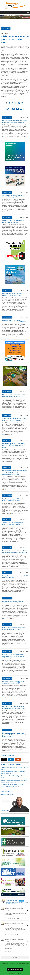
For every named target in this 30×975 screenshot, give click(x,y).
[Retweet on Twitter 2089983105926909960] (9, 934)
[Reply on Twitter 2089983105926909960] (6, 934)
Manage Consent (12, 973)
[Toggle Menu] (28, 12)
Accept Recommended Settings (15, 969)
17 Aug (7, 941)
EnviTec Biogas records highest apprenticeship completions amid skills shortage (13, 656)
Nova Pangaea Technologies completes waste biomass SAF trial (14, 321)
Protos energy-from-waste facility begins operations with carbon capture (13, 445)
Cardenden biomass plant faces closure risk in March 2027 (13, 682)
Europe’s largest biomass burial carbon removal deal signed (12, 602)
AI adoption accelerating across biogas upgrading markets (13, 523)
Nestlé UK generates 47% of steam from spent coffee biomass (14, 500)
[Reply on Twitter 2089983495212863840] (6, 918)
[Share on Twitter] (12, 103)
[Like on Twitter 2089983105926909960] (12, 934)
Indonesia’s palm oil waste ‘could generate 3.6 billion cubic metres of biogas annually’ (14, 734)
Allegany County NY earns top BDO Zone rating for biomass (14, 221)
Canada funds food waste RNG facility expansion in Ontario (12, 294)
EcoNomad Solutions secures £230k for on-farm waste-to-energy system (14, 551)
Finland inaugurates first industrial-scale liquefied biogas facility (14, 628)
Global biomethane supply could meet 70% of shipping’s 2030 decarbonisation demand (14, 472)
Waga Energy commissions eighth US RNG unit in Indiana (15, 577)
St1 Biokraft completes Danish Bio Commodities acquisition (13, 196)
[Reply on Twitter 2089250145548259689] (6, 952)
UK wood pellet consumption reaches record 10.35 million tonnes (14, 395)
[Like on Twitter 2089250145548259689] (13, 952)
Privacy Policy (18, 973)
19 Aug (7, 910)
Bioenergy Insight (10, 908)
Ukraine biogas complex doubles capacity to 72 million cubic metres (13, 707)
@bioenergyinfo (20, 908)
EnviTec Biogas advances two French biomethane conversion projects (14, 121)
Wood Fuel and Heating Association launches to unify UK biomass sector (14, 419)
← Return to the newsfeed (8, 26)
